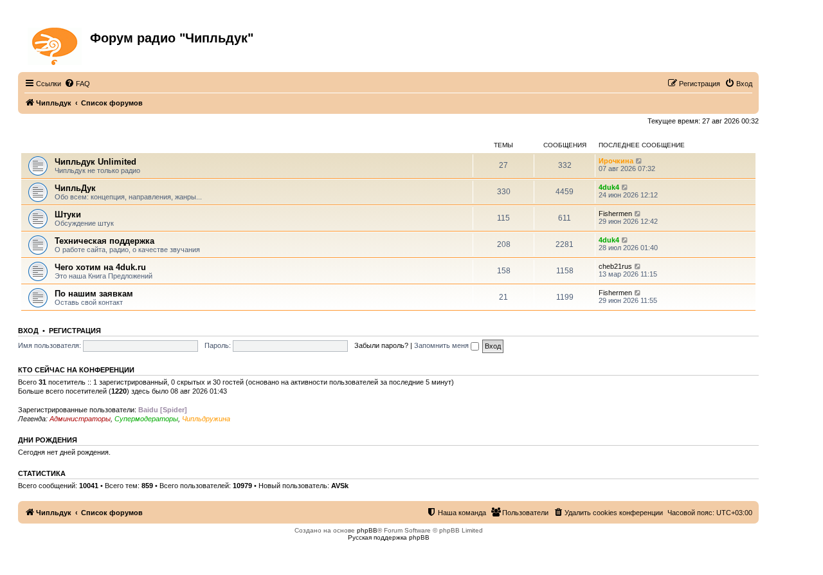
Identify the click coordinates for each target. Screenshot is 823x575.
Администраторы (80, 419)
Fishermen (615, 213)
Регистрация (75, 330)
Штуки (68, 214)
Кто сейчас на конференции (76, 370)
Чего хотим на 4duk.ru (100, 267)
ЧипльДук (38, 145)
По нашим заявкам (94, 293)
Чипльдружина (206, 419)
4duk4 (609, 187)
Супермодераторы (146, 419)
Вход (28, 330)
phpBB (367, 530)
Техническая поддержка (104, 241)
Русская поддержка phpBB (389, 537)
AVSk (339, 485)
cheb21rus (615, 266)
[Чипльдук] (55, 43)
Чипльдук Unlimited (95, 162)
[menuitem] (77, 83)
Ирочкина (616, 161)
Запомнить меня (442, 345)
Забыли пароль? (381, 345)
